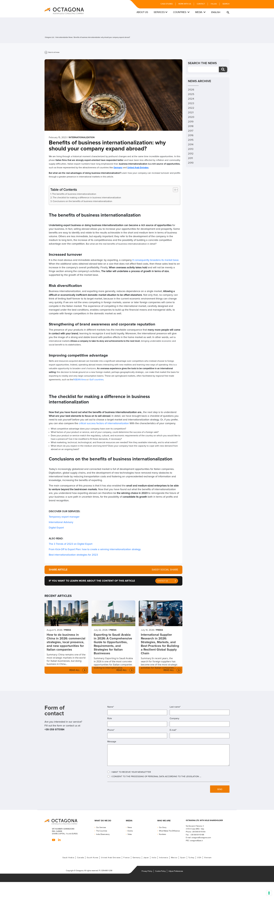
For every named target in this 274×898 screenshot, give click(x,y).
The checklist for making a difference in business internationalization (87, 197)
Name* (110, 707)
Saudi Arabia (68, 857)
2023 (191, 103)
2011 (190, 158)
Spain (183, 857)
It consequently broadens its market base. (155, 260)
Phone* (110, 730)
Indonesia (163, 857)
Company (174, 718)
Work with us (184, 4)
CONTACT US (162, 581)
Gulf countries (96, 379)
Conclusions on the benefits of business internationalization (82, 201)
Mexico (174, 857)
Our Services (101, 827)
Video (130, 834)
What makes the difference (169, 831)
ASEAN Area (79, 379)
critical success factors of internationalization (104, 423)
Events (130, 831)
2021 (191, 112)
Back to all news (53, 52)
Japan (146, 857)
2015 (191, 140)
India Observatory (103, 834)
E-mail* (173, 730)
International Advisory (61, 522)
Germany (117, 167)
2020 (191, 117)
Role (109, 718)
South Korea (92, 857)
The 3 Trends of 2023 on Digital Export (70, 544)
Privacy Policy (147, 871)
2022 (191, 108)
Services (159, 12)
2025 (191, 94)
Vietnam (207, 857)
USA (199, 857)
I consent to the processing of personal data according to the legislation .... (156, 776)
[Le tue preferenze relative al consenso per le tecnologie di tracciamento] (269, 893)
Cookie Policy (160, 871)
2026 (191, 89)
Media (199, 12)
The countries (101, 831)
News (130, 827)
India (154, 857)
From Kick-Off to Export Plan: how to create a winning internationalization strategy (95, 549)
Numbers (162, 834)
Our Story (162, 827)
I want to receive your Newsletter (131, 772)
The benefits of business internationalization (74, 194)
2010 (191, 163)
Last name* (175, 707)
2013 (190, 149)
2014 (190, 144)
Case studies (167, 4)
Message (111, 741)
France (126, 857)
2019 (191, 121)
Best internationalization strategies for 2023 (74, 555)
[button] (227, 12)
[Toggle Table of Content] (174, 189)
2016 (191, 135)
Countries (180, 12)
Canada (80, 857)
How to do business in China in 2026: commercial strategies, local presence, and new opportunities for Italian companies (66, 642)
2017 (190, 131)
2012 (191, 153)
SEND (219, 789)
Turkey (191, 857)
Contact (201, 4)
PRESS (67, 630)
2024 (191, 99)
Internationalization (82, 137)
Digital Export (56, 527)
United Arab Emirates (137, 167)
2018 (190, 126)
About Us (142, 12)
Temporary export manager (64, 517)
